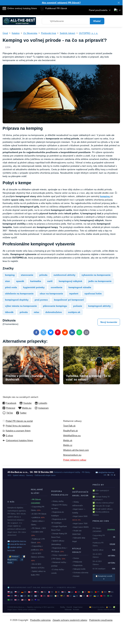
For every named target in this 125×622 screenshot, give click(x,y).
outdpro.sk (74, 312)
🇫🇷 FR (50, 592)
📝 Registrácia (16, 558)
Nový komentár (108, 322)
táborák (9, 312)
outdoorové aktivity (64, 275)
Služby (62, 607)
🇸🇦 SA (109, 596)
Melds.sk (67, 440)
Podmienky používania (100, 620)
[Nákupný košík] (111, 21)
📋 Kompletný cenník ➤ (104, 577)
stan (7, 281)
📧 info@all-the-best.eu (16, 541)
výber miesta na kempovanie (21, 306)
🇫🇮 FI (36, 596)
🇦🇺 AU (37, 600)
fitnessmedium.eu (72, 455)
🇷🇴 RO (104, 592)
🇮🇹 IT (84, 592)
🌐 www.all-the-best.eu (16, 544)
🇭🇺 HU (43, 592)
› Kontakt (75, 576)
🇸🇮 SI (16, 596)
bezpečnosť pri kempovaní (69, 299)
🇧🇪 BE (57, 592)
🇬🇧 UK (17, 600)
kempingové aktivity (99, 306)
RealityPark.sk (70, 430)
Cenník (69, 607)
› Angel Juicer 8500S (80, 527)
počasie (77, 306)
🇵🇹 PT (96, 592)
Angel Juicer (78, 607)
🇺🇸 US (23, 600)
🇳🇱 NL (63, 592)
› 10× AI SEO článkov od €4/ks (37, 556)
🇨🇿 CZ (17, 592)
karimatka (35, 281)
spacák (20, 281)
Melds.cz (67, 445)
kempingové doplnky (16, 299)
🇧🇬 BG (111, 592)
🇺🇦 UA (96, 596)
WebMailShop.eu (72, 435)
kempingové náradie (80, 287)
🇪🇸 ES (90, 592)
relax (36, 312)
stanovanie (27, 275)
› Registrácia (77, 565)
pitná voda (11, 287)
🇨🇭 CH (77, 592)
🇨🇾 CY (82, 596)
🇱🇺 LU (70, 592)
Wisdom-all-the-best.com (76, 450)
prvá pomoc (41, 299)
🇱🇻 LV (69, 596)
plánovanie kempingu (55, 306)
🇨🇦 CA (30, 600)
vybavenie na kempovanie (96, 275)
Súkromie (68, 609)
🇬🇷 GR (23, 596)
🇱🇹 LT (62, 596)
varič (50, 281)
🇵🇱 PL (36, 592)
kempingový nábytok (70, 281)
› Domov (75, 558)
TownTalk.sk (69, 425)
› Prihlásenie (77, 562)
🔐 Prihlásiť (14, 556)
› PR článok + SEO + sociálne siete (38, 531)
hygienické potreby (34, 287)
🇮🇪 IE (56, 596)
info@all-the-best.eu (106, 472)
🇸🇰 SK (10, 592)
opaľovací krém (93, 293)
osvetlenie (56, 287)
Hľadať (97, 21)
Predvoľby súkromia (40, 620)
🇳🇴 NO (50, 596)
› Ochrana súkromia (80, 573)
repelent (73, 293)
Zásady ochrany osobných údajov (70, 620)
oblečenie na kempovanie (19, 293)
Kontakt (76, 609)
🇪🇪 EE (75, 596)
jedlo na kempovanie (99, 281)
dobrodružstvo (53, 312)
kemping (10, 275)
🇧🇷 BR (10, 600)
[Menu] (119, 21)
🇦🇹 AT (30, 592)
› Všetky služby (57, 501)
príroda (43, 275)
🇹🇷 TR (102, 596)
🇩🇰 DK (43, 596)
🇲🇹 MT (89, 596)
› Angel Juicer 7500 (79, 523)
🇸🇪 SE (30, 596)
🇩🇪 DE (23, 592)
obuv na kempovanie (51, 293)
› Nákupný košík (78, 569)
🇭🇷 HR (10, 596)
